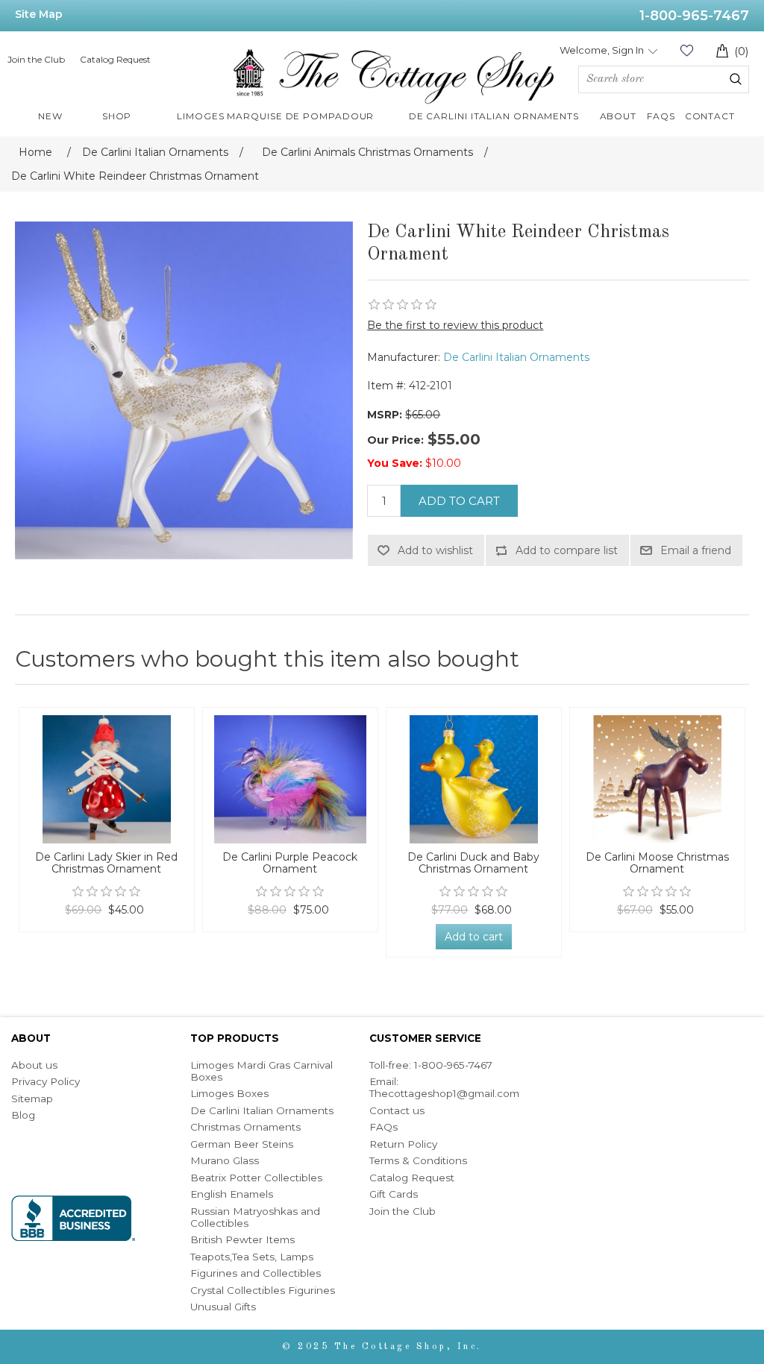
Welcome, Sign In (602, 50)
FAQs (383, 1127)
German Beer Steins (241, 1144)
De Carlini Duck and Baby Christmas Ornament (473, 863)
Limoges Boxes (229, 1093)
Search (736, 79)
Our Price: (395, 440)
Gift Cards (393, 1194)
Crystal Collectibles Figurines (262, 1290)
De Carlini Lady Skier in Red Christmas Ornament (106, 863)
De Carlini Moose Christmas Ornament (657, 863)
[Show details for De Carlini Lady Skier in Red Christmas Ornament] (107, 779)
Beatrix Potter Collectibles (256, 1178)
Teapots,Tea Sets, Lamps (251, 1257)
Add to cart (459, 501)
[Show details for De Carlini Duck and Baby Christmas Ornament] (474, 779)
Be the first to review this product (455, 325)
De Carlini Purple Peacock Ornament (289, 863)
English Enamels (231, 1194)
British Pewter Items (242, 1239)
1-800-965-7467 (694, 15)
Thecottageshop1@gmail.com (444, 1093)
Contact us (397, 1110)
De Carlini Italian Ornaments (516, 357)
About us (34, 1065)
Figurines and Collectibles (255, 1273)
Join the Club (36, 59)
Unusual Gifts (223, 1307)
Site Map (39, 14)
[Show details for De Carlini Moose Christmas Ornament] (657, 779)
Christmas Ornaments (245, 1127)
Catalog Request (115, 59)
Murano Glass (224, 1160)
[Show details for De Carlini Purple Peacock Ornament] (290, 779)
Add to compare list (567, 550)
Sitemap (32, 1098)
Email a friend (695, 550)
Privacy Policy (45, 1081)
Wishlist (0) (686, 50)
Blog (23, 1115)
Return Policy (403, 1144)
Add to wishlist (435, 550)
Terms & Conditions (418, 1160)
